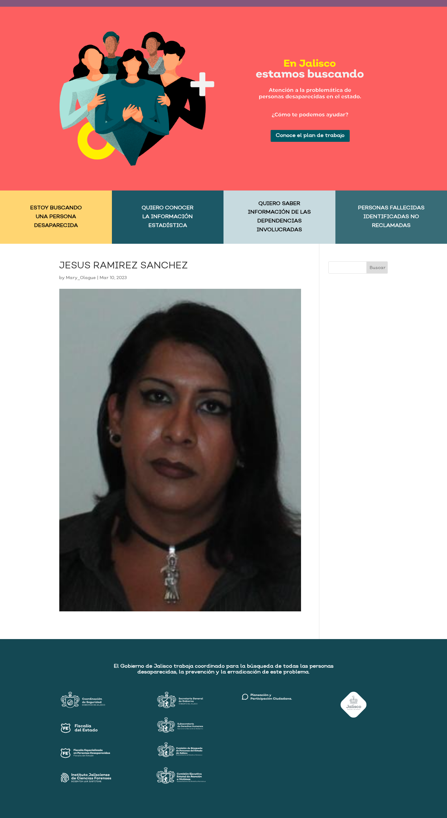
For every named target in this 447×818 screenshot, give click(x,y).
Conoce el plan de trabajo (310, 135)
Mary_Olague (81, 278)
